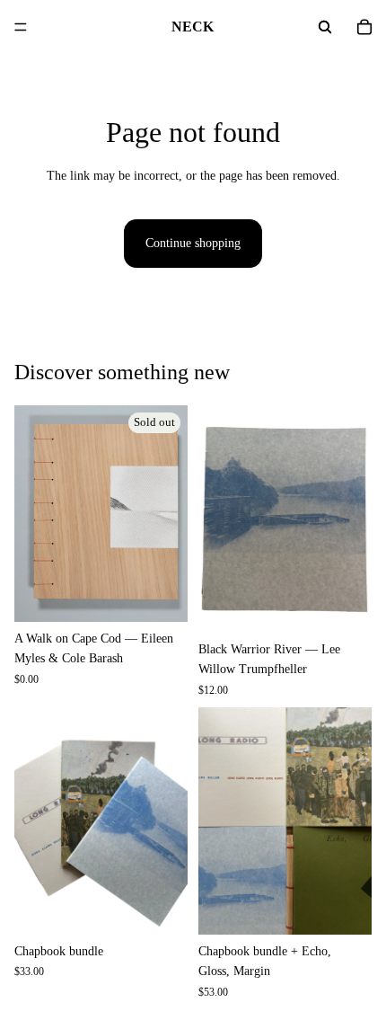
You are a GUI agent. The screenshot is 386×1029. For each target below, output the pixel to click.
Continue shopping (193, 243)
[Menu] (20, 27)
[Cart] (364, 27)
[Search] (325, 27)
